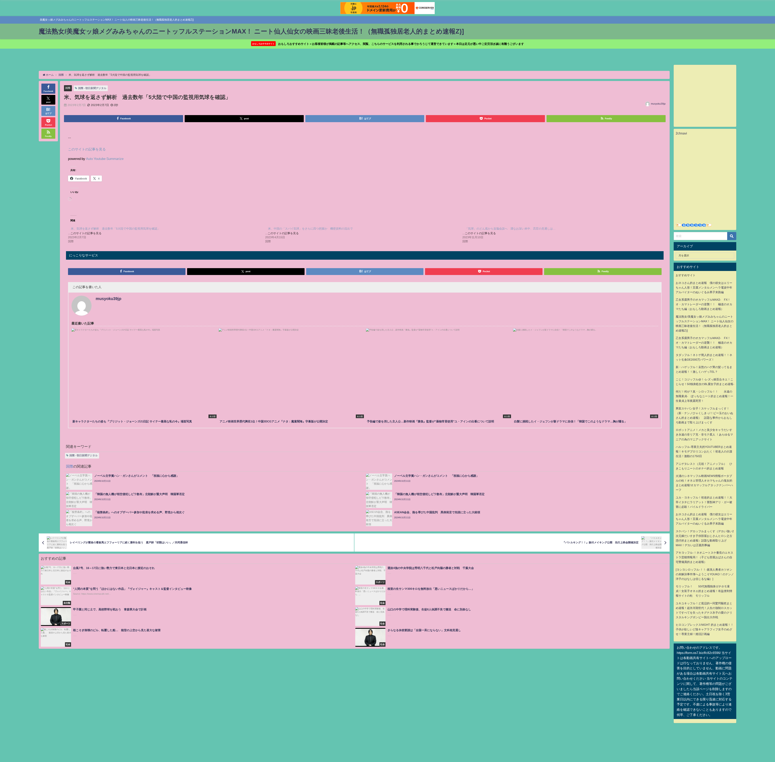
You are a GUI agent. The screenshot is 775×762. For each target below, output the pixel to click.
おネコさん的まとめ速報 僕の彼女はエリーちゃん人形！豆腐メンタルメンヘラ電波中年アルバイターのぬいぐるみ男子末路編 (704, 287)
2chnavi (681, 133)
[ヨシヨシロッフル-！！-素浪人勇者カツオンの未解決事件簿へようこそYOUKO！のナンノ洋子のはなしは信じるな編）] (705, 574)
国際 (67, 88)
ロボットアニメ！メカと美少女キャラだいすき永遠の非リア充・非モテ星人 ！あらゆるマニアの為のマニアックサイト (704, 434)
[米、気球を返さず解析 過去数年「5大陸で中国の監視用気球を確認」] (166, 234)
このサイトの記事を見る (87, 149)
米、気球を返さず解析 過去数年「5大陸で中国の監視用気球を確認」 (115, 228)
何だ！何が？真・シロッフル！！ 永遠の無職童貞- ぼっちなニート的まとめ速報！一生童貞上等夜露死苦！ (704, 396)
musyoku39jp (658, 104)
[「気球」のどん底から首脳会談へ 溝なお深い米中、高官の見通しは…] (561, 234)
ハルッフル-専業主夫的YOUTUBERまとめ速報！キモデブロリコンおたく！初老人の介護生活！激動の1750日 (704, 451)
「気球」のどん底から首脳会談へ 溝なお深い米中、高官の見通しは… (510, 228)
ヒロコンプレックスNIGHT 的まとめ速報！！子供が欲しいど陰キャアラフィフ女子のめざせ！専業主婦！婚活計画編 (704, 629)
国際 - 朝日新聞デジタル (92, 88)
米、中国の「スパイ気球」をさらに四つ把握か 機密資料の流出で (310, 228)
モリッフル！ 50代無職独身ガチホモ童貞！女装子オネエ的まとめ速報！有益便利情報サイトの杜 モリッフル (704, 591)
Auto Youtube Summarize (105, 158)
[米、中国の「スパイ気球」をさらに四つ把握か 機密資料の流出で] (363, 234)
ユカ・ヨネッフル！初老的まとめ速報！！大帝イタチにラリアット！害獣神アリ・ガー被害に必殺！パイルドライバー (704, 502)
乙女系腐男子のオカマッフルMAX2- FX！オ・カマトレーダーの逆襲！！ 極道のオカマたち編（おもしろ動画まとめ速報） (704, 304)
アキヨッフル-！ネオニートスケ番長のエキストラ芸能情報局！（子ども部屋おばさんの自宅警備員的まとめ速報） (704, 557)
